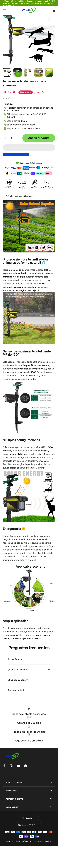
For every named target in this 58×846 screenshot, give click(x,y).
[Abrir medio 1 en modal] (50, 18)
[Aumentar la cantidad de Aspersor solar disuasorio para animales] (17, 138)
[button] (29, 147)
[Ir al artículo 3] (28, 72)
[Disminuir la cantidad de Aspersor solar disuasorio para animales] (5, 138)
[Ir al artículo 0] (7, 72)
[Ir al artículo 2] (17, 72)
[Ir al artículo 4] (38, 72)
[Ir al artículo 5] (49, 72)
